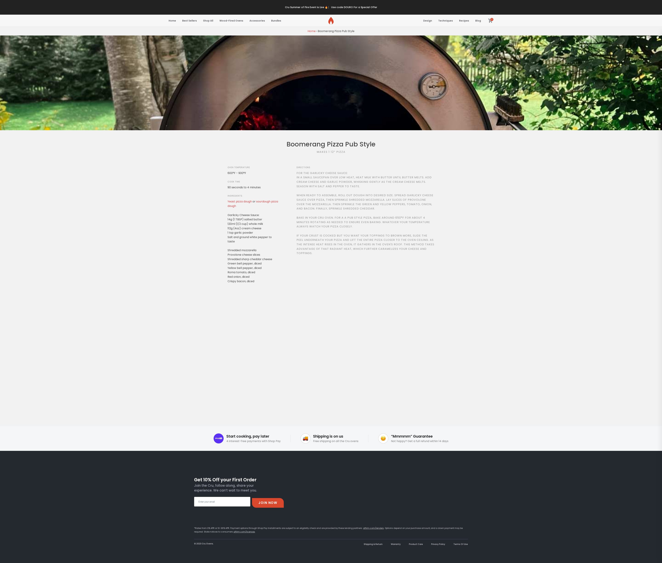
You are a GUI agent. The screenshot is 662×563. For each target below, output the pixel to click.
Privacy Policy (438, 544)
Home (312, 31)
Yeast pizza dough (240, 201)
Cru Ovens (207, 543)
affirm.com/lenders (373, 528)
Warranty (396, 544)
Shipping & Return (373, 544)
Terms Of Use (460, 544)
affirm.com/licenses (244, 531)
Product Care (416, 544)
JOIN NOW (267, 502)
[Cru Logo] (331, 20)
